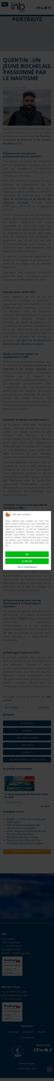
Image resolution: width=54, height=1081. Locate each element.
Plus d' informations (27, 567)
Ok (27, 554)
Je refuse (27, 561)
